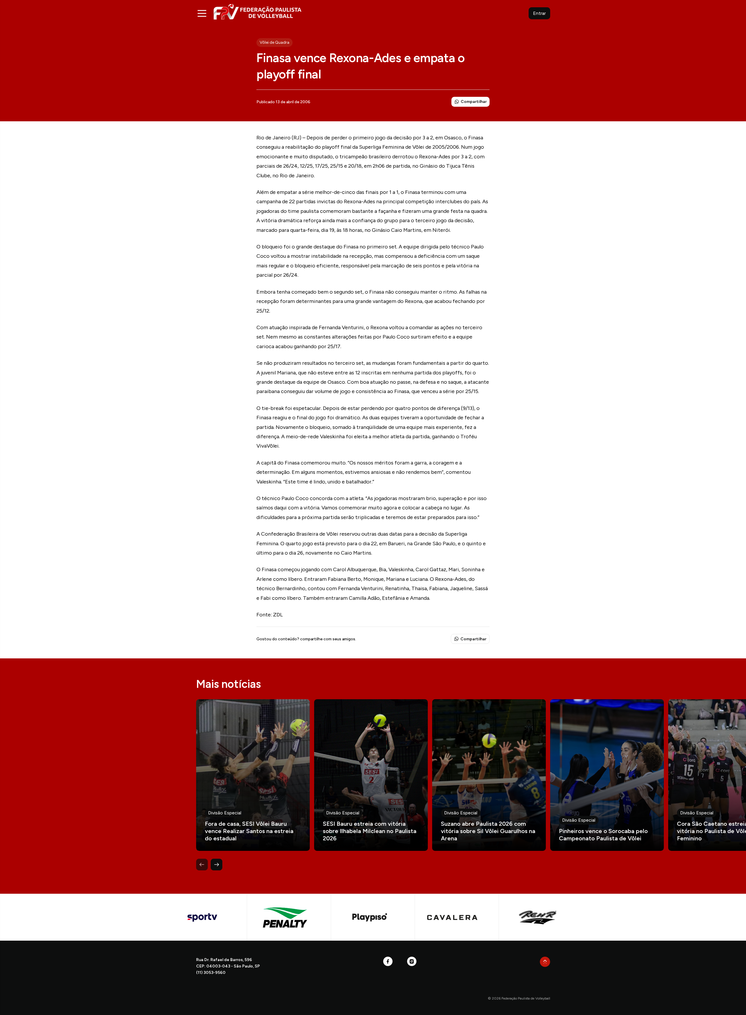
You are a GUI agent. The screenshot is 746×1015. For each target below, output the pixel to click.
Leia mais (253, 775)
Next (216, 864)
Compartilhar (474, 101)
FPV (257, 11)
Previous (202, 864)
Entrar (539, 13)
